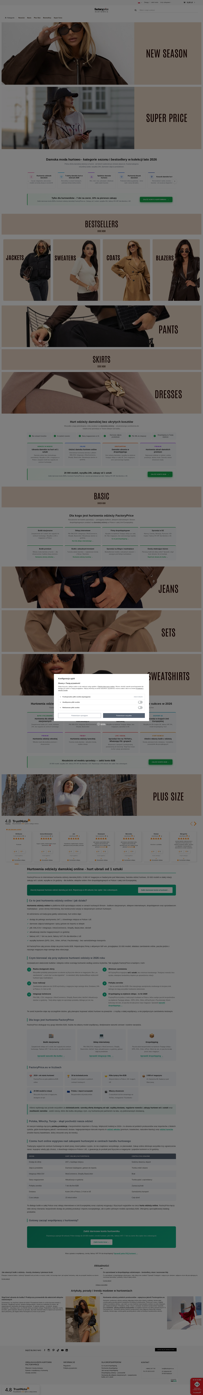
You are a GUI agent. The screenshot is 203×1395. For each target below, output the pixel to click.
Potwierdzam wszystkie (124, 715)
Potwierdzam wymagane (79, 715)
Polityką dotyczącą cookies (106, 686)
